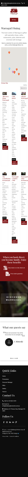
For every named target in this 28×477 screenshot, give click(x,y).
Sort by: (25, 85)
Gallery (4, 388)
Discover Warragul (14, 298)
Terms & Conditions (14, 436)
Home (4, 376)
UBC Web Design (13, 433)
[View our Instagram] (7, 422)
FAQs (3, 385)
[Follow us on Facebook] (3, 422)
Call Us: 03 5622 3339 (10, 401)
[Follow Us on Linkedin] (10, 422)
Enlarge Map (4, 83)
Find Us (4, 391)
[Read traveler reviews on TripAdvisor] (13, 422)
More (4, 144)
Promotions (5, 379)
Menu (14, 20)
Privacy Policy (5, 436)
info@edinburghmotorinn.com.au (11, 3)
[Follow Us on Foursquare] (16, 422)
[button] (9, 69)
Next (16, 357)
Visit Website (5, 147)
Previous (12, 357)
